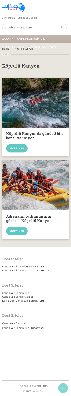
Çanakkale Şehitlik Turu (31, 38)
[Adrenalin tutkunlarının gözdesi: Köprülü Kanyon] (35, 185)
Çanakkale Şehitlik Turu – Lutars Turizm (25, 270)
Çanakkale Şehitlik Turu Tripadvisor (23, 328)
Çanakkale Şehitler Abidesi (18, 296)
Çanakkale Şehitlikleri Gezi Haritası (23, 266)
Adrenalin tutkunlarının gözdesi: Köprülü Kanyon (29, 218)
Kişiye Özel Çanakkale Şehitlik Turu (23, 300)
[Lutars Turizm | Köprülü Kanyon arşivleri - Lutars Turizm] (13, 8)
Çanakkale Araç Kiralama (42, 46)
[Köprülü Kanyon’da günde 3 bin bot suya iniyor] (35, 103)
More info (17, 148)
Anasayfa (7, 38)
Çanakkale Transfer (14, 323)
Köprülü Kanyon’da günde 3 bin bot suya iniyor (34, 135)
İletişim (6, 54)
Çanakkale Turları (13, 46)
